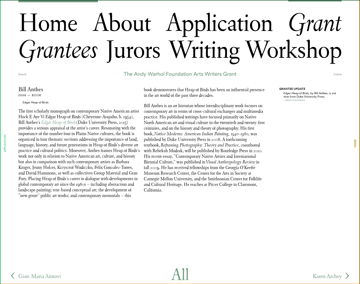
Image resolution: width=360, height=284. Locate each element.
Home (47, 23)
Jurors (133, 50)
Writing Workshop (255, 50)
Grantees (58, 50)
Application (219, 23)
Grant (315, 23)
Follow (338, 74)
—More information (294, 100)
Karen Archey (327, 276)
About (122, 23)
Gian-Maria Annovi (39, 276)
